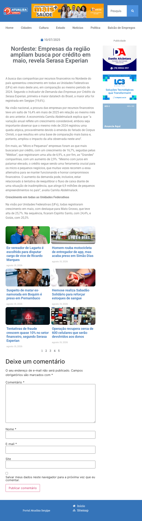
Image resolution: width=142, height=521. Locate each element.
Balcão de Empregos (121, 28)
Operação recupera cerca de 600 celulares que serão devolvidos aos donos (72, 332)
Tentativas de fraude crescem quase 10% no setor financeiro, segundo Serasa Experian (27, 335)
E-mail (11, 443)
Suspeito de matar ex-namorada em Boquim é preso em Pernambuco (24, 294)
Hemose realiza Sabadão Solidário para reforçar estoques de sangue (70, 294)
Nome (11, 429)
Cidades (26, 28)
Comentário (15, 382)
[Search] (132, 11)
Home (9, 28)
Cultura (44, 28)
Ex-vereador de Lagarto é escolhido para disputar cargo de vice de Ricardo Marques (25, 254)
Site (8, 458)
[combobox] (117, 11)
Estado (60, 28)
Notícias (77, 28)
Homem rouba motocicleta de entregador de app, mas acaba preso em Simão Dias (72, 252)
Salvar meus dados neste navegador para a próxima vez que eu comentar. (50, 479)
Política (95, 28)
